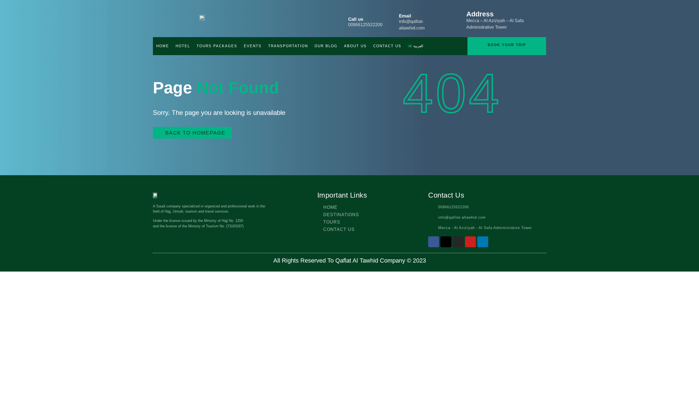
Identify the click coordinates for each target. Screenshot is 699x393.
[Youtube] (470, 241)
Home (162, 46)
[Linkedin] (482, 241)
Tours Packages (217, 46)
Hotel (183, 46)
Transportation (288, 46)
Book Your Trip (507, 45)
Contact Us (387, 46)
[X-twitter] (445, 241)
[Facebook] (433, 241)
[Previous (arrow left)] (9, 196)
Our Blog (326, 46)
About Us (355, 46)
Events (253, 46)
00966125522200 (365, 24)
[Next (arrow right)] (689, 196)
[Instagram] (458, 241)
